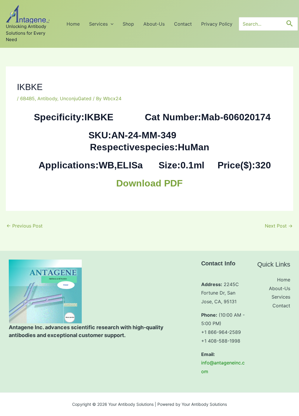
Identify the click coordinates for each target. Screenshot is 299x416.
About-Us (154, 24)
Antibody (47, 98)
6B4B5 (27, 98)
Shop (128, 24)
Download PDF (149, 183)
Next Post (279, 226)
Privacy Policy (216, 24)
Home (73, 24)
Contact (183, 24)
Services (98, 24)
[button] (111, 24)
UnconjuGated (75, 98)
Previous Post (24, 226)
